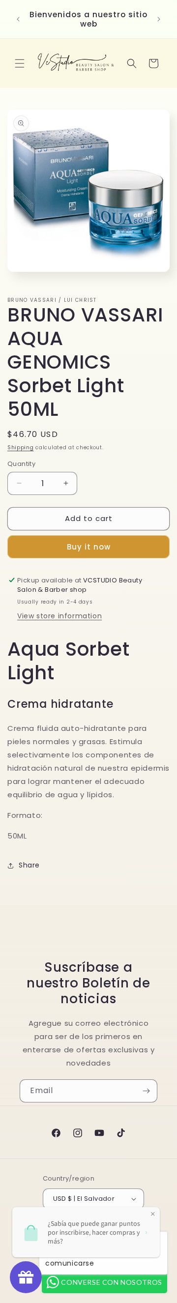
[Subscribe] (146, 1090)
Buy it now (89, 547)
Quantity (21, 463)
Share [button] (29, 865)
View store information (59, 616)
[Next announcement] (159, 19)
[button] (19, 63)
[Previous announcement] (18, 19)
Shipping (20, 447)
